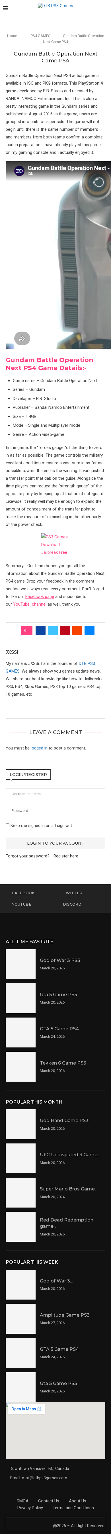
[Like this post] (28, 630)
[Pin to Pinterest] (65, 630)
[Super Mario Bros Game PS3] (21, 1193)
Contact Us (48, 1501)
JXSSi (12, 652)
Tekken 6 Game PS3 (63, 1063)
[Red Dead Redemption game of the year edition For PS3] (21, 1227)
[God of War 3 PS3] (21, 964)
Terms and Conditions (73, 1507)
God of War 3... (56, 1281)
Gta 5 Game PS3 (58, 994)
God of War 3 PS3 (60, 960)
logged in (39, 748)
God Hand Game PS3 (64, 1120)
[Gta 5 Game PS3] (21, 998)
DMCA (22, 1501)
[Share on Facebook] (41, 630)
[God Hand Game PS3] (21, 1124)
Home (12, 36)
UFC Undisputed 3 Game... (70, 1154)
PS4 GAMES (40, 36)
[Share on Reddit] (77, 630)
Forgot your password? (28, 856)
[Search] (105, 8)
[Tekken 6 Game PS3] (21, 1067)
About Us (77, 1501)
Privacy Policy (30, 1507)
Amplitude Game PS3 (65, 1315)
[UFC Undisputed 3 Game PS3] (21, 1158)
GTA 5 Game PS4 (59, 1028)
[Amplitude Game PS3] (21, 1319)
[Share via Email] (89, 630)
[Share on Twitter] (53, 630)
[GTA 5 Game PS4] (21, 1032)
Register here (66, 856)
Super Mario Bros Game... (68, 1189)
